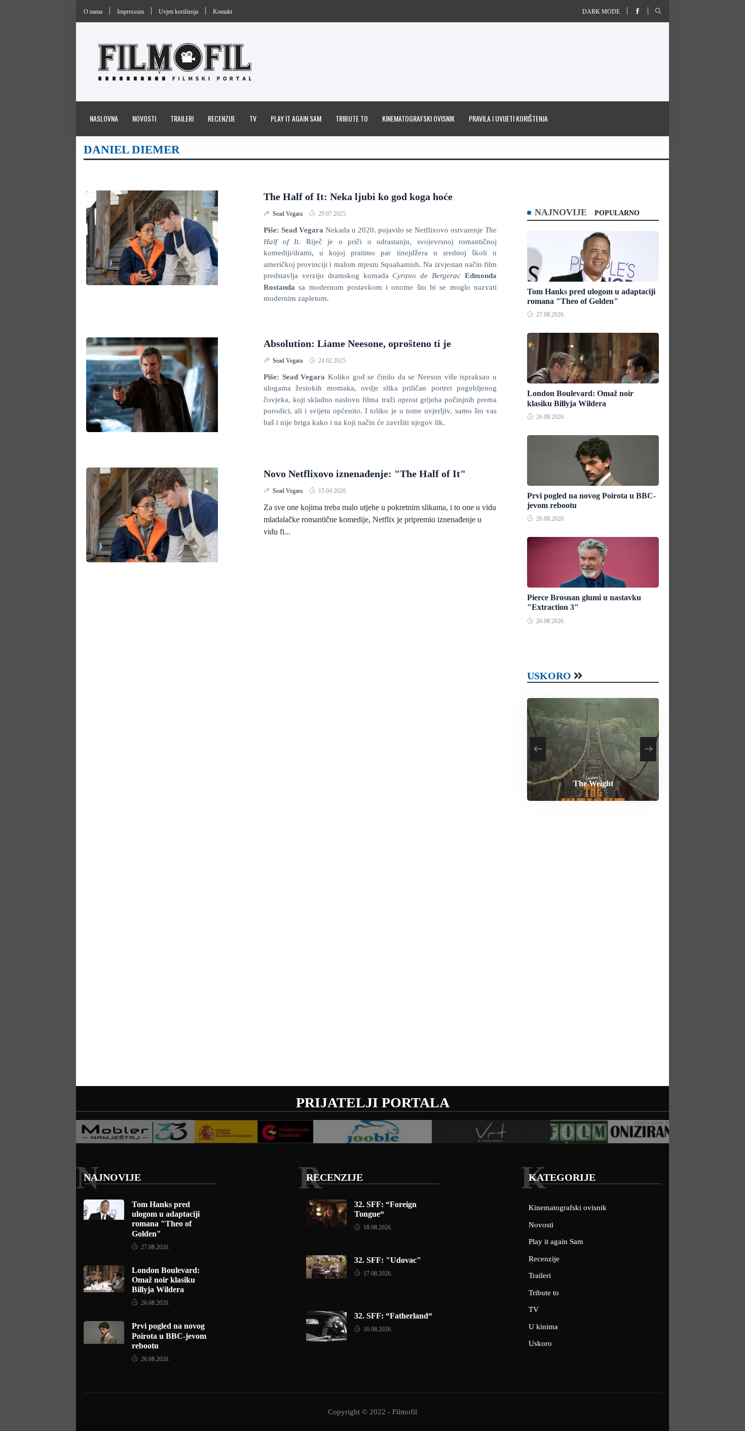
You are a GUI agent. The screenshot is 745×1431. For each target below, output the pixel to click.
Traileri (182, 118)
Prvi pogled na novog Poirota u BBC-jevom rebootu (169, 1335)
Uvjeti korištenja (178, 11)
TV (252, 118)
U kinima (543, 1327)
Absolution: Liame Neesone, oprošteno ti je (357, 343)
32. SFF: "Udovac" (387, 1260)
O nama (93, 11)
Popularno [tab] (617, 213)
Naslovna (104, 118)
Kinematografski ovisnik (418, 118)
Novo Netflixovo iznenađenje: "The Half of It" (365, 473)
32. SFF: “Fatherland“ (393, 1315)
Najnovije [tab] (561, 212)
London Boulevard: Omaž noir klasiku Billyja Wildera (166, 1280)
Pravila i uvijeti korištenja (508, 118)
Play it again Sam (296, 118)
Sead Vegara (288, 213)
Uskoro (549, 675)
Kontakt (222, 11)
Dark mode (601, 11)
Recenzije (221, 118)
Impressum (130, 11)
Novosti (144, 118)
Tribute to (352, 118)
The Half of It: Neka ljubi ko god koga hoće (358, 196)
